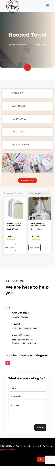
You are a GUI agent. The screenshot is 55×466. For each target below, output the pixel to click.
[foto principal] (27, 70)
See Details (9, 247)
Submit (40, 427)
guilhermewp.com (8, 449)
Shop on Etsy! (27, 180)
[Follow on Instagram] (8, 363)
